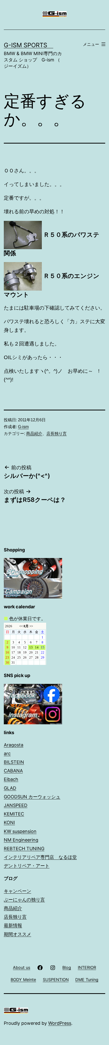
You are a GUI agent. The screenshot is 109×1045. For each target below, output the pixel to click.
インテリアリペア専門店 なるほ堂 (40, 857)
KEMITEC (14, 814)
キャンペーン (17, 891)
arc (7, 753)
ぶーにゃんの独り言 (24, 899)
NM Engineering (21, 840)
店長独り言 (56, 433)
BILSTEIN (14, 762)
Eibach (11, 779)
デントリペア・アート (26, 865)
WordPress (59, 1023)
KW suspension (20, 831)
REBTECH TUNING (24, 848)
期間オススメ (17, 934)
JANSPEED (15, 805)
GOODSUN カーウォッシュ (32, 796)
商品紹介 (34, 433)
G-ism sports (28, 45)
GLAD (10, 788)
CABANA (13, 770)
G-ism (23, 427)
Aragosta (13, 745)
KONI (9, 822)
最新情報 (13, 925)
